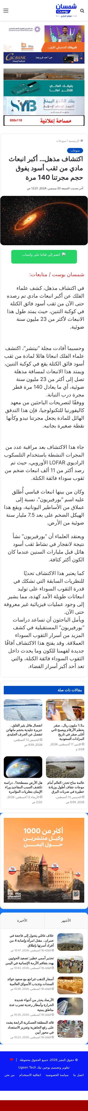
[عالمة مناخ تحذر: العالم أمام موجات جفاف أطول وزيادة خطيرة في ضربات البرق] (65, 767)
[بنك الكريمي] (44, 33)
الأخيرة (22, 920)
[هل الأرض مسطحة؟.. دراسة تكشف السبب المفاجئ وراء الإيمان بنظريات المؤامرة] (23, 767)
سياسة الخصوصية (57, 1075)
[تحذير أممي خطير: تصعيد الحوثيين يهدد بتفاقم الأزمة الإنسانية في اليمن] (70, 964)
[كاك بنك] (44, 57)
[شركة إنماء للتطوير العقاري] (44, 74)
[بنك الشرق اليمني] (44, 105)
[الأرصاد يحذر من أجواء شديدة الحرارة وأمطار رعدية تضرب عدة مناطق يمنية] (70, 1006)
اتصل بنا (78, 1075)
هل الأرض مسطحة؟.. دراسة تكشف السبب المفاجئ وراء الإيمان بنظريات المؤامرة (23, 787)
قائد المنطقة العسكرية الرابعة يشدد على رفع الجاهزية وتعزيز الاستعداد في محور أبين (30, 1027)
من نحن (9, 1075)
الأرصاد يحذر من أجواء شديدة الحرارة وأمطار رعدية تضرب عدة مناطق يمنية (31, 1005)
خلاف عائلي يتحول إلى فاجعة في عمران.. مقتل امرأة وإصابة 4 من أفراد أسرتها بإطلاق (31, 940)
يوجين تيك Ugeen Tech (34, 1067)
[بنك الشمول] (44, 88)
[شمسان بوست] (66, 10)
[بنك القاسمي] (44, 47)
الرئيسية (74, 141)
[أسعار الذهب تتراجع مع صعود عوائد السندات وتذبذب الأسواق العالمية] (70, 985)
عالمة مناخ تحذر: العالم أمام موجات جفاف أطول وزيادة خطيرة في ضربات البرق (65, 787)
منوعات (61, 141)
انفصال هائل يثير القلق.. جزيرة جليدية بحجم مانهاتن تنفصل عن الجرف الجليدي (24, 729)
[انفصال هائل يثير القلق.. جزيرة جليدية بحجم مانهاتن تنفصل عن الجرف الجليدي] (23, 710)
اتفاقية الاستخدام (30, 1075)
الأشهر (66, 920)
